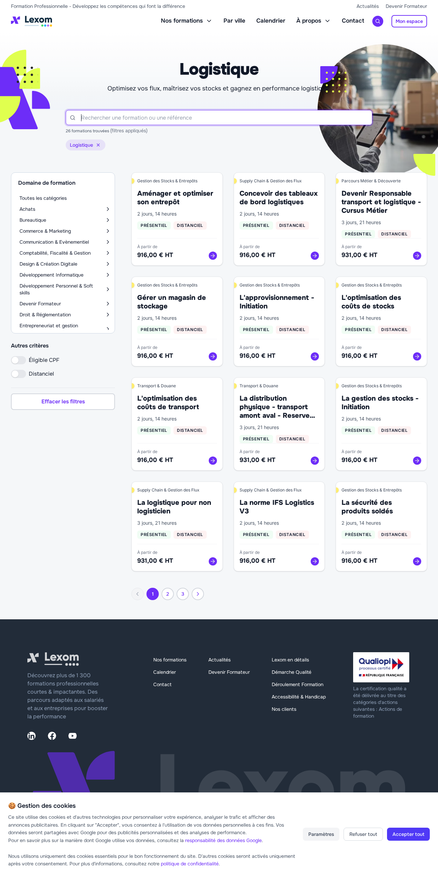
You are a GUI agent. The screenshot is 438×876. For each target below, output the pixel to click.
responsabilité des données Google (223, 840)
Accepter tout (408, 834)
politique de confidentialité (190, 864)
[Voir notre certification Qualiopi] (382, 667)
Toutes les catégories (43, 198)
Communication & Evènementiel (54, 242)
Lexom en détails (290, 660)
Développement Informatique (51, 275)
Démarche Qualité (291, 672)
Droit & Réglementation (45, 315)
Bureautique (33, 220)
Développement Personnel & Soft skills (56, 289)
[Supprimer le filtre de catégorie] (98, 145)
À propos (308, 20)
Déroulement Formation (297, 684)
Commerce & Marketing (45, 231)
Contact (353, 20)
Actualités (368, 6)
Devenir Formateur (406, 6)
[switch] (18, 360)
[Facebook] (52, 736)
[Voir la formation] (213, 256)
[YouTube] (72, 736)
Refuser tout (363, 834)
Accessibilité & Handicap (299, 697)
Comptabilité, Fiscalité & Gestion (55, 253)
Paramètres (321, 834)
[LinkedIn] (31, 736)
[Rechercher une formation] (377, 21)
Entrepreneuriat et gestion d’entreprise (49, 329)
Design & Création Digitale (48, 264)
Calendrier (270, 20)
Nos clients (284, 709)
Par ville (234, 20)
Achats (27, 209)
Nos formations (182, 20)
